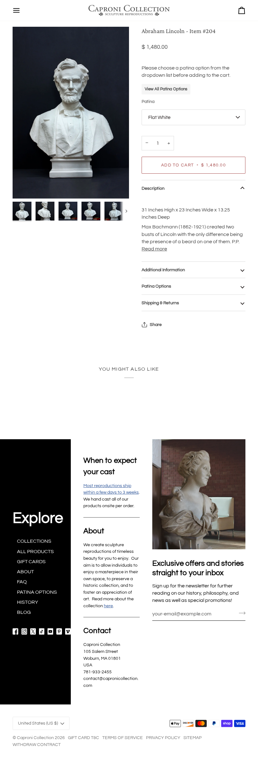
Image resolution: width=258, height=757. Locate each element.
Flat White (159, 117)
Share (156, 324)
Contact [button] (97, 631)
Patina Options (156, 286)
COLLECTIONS (34, 541)
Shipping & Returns (160, 302)
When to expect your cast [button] (110, 466)
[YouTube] (50, 631)
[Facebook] (15, 631)
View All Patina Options (166, 89)
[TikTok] (42, 631)
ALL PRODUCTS (35, 551)
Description (153, 188)
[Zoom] (71, 113)
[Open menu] (16, 10)
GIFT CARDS (31, 561)
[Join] (240, 613)
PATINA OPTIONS (37, 592)
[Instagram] (24, 631)
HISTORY (27, 602)
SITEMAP (192, 737)
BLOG (24, 612)
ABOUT (25, 571)
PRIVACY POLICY (163, 737)
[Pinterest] (59, 631)
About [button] (93, 531)
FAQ (22, 581)
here (108, 605)
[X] (33, 631)
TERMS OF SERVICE (122, 737)
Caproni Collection (35, 737)
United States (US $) (38, 723)
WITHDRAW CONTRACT (37, 744)
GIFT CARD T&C (83, 737)
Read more (154, 248)
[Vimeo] (68, 631)
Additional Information (163, 269)
